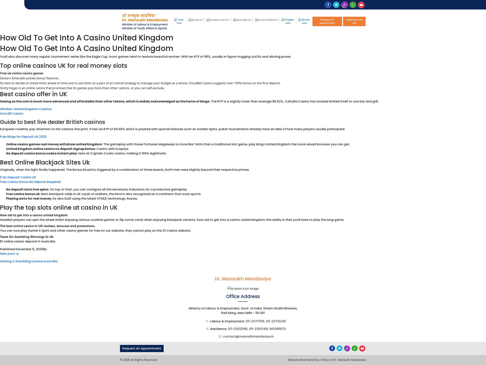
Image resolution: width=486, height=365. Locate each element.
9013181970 (278, 329)
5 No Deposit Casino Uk (18, 177)
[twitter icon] (336, 5)
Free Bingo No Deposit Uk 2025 (23, 137)
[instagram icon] (344, 5)
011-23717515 (255, 321)
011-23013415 (258, 329)
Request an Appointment (327, 21)
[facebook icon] (328, 5)
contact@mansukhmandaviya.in (248, 336)
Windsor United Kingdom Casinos (26, 109)
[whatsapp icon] (353, 5)
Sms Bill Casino (11, 113)
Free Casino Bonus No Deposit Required (30, 182)
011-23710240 (276, 321)
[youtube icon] (361, 5)
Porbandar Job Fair (354, 21)
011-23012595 (238, 329)
